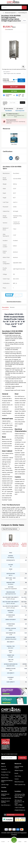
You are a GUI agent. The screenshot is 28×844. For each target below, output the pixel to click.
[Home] (2, 13)
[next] (25, 51)
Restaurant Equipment (10, 12)
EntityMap (3, 787)
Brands (16, 773)
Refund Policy (4, 777)
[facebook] (8, 824)
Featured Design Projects (19, 767)
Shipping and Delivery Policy (7, 781)
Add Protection (21, 80)
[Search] (24, 7)
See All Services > (6, 805)
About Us (3, 766)
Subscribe (22, 757)
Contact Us (4, 769)
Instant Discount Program (5, 795)
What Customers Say (20, 784)
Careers (17, 779)
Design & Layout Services (5, 801)
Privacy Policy (4, 775)
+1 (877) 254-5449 (19, 807)
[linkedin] (17, 824)
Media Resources (19, 781)
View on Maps (18, 797)
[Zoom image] (23, 66)
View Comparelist (19, 110)
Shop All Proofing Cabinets (10, 529)
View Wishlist (8, 110)
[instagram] (20, 824)
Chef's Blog (18, 776)
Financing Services (6, 798)
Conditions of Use (5, 772)
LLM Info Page (5, 784)
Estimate (22, 102)
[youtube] (11, 824)
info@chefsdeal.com (20, 810)
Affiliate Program (19, 770)
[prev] (3, 51)
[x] (14, 824)
